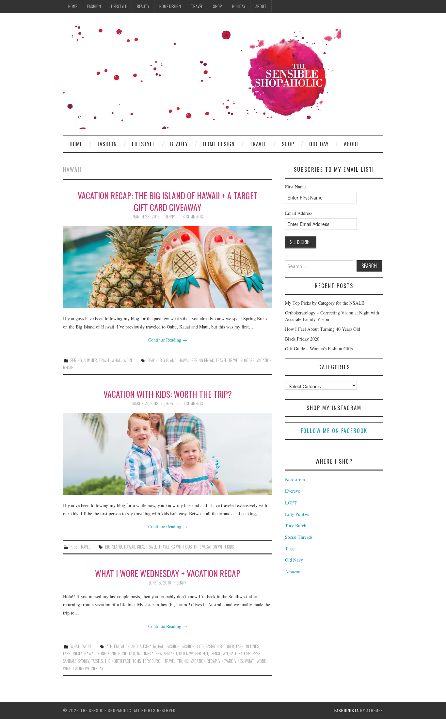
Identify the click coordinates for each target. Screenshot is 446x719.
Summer (90, 360)
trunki (183, 661)
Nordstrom (295, 479)
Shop (217, 6)
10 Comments (192, 403)
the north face (118, 661)
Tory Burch (295, 525)
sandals (69, 661)
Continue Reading (167, 340)
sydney (83, 661)
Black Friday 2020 (302, 339)
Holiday (238, 6)
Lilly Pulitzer (297, 514)
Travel (197, 6)
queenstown (217, 653)
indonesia (145, 653)
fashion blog (193, 646)
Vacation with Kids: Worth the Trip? (168, 394)
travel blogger (242, 360)
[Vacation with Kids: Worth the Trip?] (167, 454)
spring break (203, 360)
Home (72, 6)
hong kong (106, 653)
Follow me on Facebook (334, 430)
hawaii (184, 360)
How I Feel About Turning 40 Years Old (322, 329)
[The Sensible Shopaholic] (202, 77)
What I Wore (122, 360)
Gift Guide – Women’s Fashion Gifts (319, 348)
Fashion (94, 6)
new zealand (166, 653)
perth (200, 653)
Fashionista (346, 710)
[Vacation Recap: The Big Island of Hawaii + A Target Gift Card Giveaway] (167, 267)
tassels (97, 661)
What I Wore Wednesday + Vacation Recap (167, 573)
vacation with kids (218, 547)
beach (153, 360)
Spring (76, 360)
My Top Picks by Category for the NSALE (324, 303)
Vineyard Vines (230, 661)
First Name (295, 187)
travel (221, 360)
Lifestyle (119, 6)
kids (140, 547)
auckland (129, 646)
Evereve (292, 491)
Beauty (143, 6)
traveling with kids (175, 547)
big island (168, 360)
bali (161, 646)
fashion (173, 646)
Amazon (292, 571)
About (260, 6)
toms (137, 661)
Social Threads (298, 537)
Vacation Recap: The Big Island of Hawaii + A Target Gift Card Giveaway (168, 201)
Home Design (170, 6)
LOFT (291, 503)
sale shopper (250, 653)
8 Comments (193, 217)
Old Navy (294, 560)
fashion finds (247, 646)
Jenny (170, 217)
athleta (112, 646)
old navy (186, 653)
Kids (74, 547)
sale (233, 653)
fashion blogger (220, 646)
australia (148, 646)
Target (291, 548)
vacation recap (203, 661)
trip (197, 547)
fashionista (72, 653)
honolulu (126, 653)
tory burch (153, 661)
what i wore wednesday (83, 668)
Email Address (298, 213)
